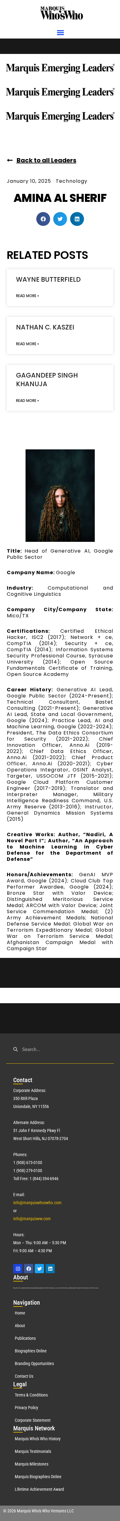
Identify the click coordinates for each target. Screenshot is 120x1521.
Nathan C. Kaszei (45, 327)
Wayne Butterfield (48, 279)
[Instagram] (17, 1268)
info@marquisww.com (32, 1218)
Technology (71, 181)
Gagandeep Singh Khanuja (47, 380)
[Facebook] (28, 1268)
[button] (60, 33)
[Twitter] (39, 1268)
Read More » (27, 295)
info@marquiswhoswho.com (37, 1202)
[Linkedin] (50, 1268)
